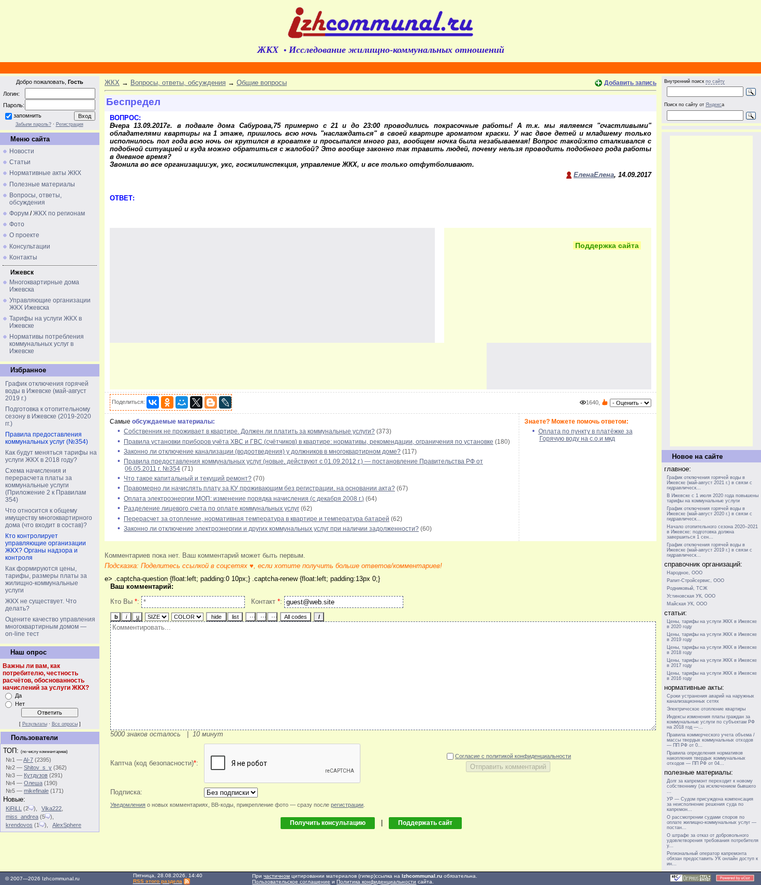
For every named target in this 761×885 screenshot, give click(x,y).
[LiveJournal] (225, 402)
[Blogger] (210, 402)
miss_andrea (22, 817)
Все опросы (65, 724)
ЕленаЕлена (594, 175)
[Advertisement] (298, 366)
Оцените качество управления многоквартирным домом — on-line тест (50, 626)
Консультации (29, 246)
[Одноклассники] (167, 402)
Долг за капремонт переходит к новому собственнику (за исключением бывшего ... (711, 786)
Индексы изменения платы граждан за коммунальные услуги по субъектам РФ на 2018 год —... (711, 722)
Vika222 (51, 808)
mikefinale (36, 791)
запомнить (27, 115)
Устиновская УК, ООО (691, 596)
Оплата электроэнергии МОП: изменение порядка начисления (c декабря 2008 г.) (244, 498)
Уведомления (127, 805)
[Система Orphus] (690, 880)
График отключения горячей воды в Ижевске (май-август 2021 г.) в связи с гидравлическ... (709, 482)
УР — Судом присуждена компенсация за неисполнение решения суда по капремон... (710, 804)
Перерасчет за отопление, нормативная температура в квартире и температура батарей (256, 519)
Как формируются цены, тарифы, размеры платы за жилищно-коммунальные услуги (46, 579)
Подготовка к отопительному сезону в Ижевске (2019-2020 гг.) (48, 416)
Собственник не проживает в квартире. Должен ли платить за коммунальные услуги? (249, 431)
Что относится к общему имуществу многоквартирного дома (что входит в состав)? (48, 518)
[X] (196, 402)
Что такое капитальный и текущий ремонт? (188, 478)
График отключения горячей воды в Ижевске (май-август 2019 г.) (47, 391)
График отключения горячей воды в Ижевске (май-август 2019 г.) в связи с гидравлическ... (709, 550)
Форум (18, 213)
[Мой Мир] (181, 402)
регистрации (347, 805)
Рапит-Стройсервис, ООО (695, 580)
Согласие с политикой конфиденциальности (513, 756)
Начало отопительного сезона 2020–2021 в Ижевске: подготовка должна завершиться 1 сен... (712, 532)
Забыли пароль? (33, 124)
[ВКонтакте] (153, 402)
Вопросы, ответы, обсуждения (35, 199)
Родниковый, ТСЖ (687, 588)
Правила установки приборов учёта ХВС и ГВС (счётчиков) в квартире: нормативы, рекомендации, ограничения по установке (308, 441)
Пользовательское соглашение (291, 881)
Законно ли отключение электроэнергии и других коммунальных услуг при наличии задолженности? (271, 528)
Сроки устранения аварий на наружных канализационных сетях (710, 698)
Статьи (20, 162)
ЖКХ (112, 82)
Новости (21, 151)
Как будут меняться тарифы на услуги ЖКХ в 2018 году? (51, 456)
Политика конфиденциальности (376, 881)
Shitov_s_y (38, 767)
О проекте (24, 235)
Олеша (33, 783)
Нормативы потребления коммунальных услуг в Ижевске (46, 344)
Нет (20, 704)
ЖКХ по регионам (59, 213)
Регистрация (69, 124)
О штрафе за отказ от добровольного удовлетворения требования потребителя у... (712, 840)
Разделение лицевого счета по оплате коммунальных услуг (211, 508)
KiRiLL (14, 808)
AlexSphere (66, 825)
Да (18, 695)
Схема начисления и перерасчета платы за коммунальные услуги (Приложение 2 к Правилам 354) (45, 485)
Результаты (34, 724)
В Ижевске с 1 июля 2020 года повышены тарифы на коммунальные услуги (712, 498)
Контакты (23, 257)
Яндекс (714, 104)
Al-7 (28, 760)
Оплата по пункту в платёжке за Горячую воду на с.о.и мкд (585, 435)
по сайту (715, 81)
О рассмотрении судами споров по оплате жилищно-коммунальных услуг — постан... (711, 822)
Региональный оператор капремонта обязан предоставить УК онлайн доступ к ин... (712, 858)
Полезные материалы (42, 184)
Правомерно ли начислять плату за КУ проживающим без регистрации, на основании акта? (259, 488)
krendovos (19, 825)
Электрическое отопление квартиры (706, 709)
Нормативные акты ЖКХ (45, 173)
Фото (16, 224)
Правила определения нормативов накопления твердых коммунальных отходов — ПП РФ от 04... (706, 758)
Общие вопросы (262, 82)
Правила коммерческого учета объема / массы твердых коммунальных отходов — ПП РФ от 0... (711, 740)
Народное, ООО (685, 572)
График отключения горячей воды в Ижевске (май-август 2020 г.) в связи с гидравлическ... (709, 513)
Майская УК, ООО (687, 603)
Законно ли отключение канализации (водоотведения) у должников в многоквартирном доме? (262, 451)
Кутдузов (36, 775)
